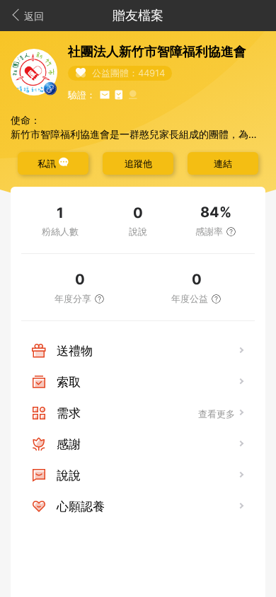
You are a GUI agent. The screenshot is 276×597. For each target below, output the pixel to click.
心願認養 (81, 506)
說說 (69, 475)
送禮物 (75, 351)
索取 (69, 382)
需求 (69, 413)
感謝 (69, 444)
